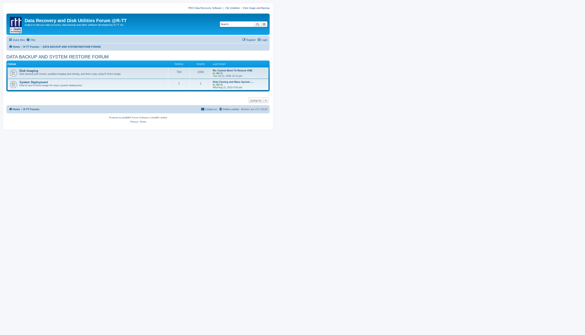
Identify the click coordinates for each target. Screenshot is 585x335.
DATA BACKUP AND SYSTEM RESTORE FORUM (57, 56)
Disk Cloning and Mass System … (233, 82)
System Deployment (33, 82)
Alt (218, 73)
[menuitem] (30, 40)
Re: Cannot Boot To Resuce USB (232, 70)
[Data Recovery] (16, 24)
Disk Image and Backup (256, 8)
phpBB (126, 117)
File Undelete (232, 8)
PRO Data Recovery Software (205, 8)
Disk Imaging (28, 71)
